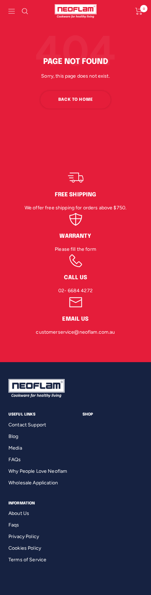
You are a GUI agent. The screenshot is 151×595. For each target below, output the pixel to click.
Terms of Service (27, 560)
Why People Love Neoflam (37, 471)
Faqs (13, 525)
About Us (18, 513)
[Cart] (139, 11)
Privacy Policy (23, 537)
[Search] (25, 11)
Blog (13, 436)
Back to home (75, 100)
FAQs (14, 460)
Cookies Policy (24, 548)
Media (15, 448)
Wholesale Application (33, 483)
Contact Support (27, 425)
